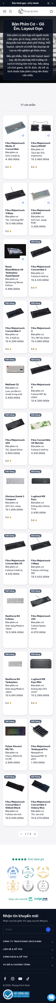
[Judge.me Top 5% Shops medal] (28, 886)
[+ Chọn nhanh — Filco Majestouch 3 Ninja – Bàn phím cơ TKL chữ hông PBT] (23, 202)
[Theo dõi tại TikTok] (28, 979)
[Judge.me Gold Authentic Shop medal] (43, 872)
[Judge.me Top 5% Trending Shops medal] (43, 886)
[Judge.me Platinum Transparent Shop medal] (28, 872)
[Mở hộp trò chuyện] (50, 997)
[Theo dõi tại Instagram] (13, 979)
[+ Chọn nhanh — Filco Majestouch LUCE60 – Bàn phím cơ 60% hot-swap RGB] (48, 202)
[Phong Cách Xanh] (28, 11)
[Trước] (3, 3)
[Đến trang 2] (35, 834)
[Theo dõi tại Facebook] (5, 979)
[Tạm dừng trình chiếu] (48, 3)
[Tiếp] (52, 3)
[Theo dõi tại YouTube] (20, 979)
